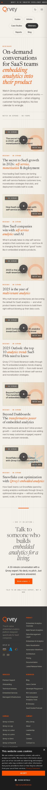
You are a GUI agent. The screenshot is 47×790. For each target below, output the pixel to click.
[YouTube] (8, 655)
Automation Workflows (34, 650)
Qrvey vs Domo (8, 722)
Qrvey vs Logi (8, 726)
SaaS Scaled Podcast (34, 708)
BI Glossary (30, 704)
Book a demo (23, 581)
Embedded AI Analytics (34, 641)
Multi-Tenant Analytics (34, 630)
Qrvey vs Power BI (9, 743)
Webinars (32, 26)
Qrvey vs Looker (9, 730)
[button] (23, 780)
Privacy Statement (33, 768)
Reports (19, 32)
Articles (29, 19)
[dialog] (23, 768)
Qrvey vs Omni (8, 739)
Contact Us (30, 743)
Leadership (30, 730)
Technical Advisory (10, 689)
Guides (17, 19)
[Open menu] (41, 9)
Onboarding (7, 684)
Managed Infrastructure (12, 697)
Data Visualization (33, 645)
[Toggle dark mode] (35, 9)
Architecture (30, 654)
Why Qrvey (30, 722)
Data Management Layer (33, 635)
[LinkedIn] (4, 655)
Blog (29, 32)
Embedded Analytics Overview (34, 624)
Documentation (32, 662)
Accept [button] (23, 773)
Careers (29, 739)
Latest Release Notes (34, 666)
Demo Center (31, 684)
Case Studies (16, 26)
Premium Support (9, 680)
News (28, 734)
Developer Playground (34, 689)
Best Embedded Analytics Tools (32, 698)
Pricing (28, 658)
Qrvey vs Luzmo (9, 734)
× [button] (44, 750)
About (28, 726)
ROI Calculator (31, 693)
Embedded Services (10, 693)
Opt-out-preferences (23, 785)
